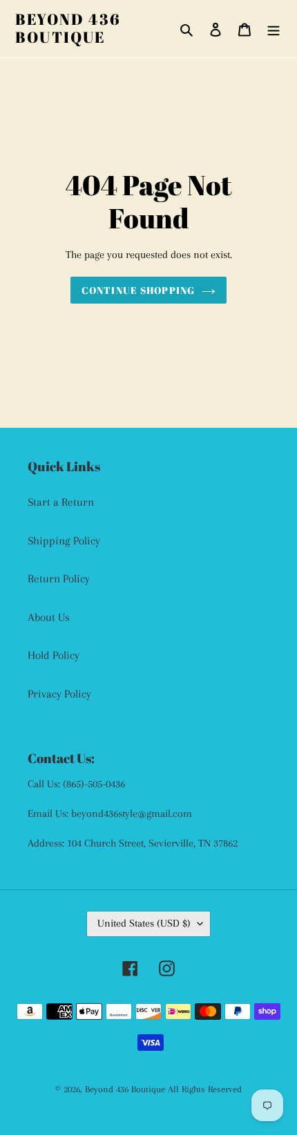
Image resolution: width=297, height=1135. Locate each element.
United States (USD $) (144, 923)
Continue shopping (138, 290)
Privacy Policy (59, 693)
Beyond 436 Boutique (68, 28)
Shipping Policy (64, 540)
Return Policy (59, 578)
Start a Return (61, 502)
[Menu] (273, 29)
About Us (49, 617)
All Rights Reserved (205, 1089)
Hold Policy (53, 655)
